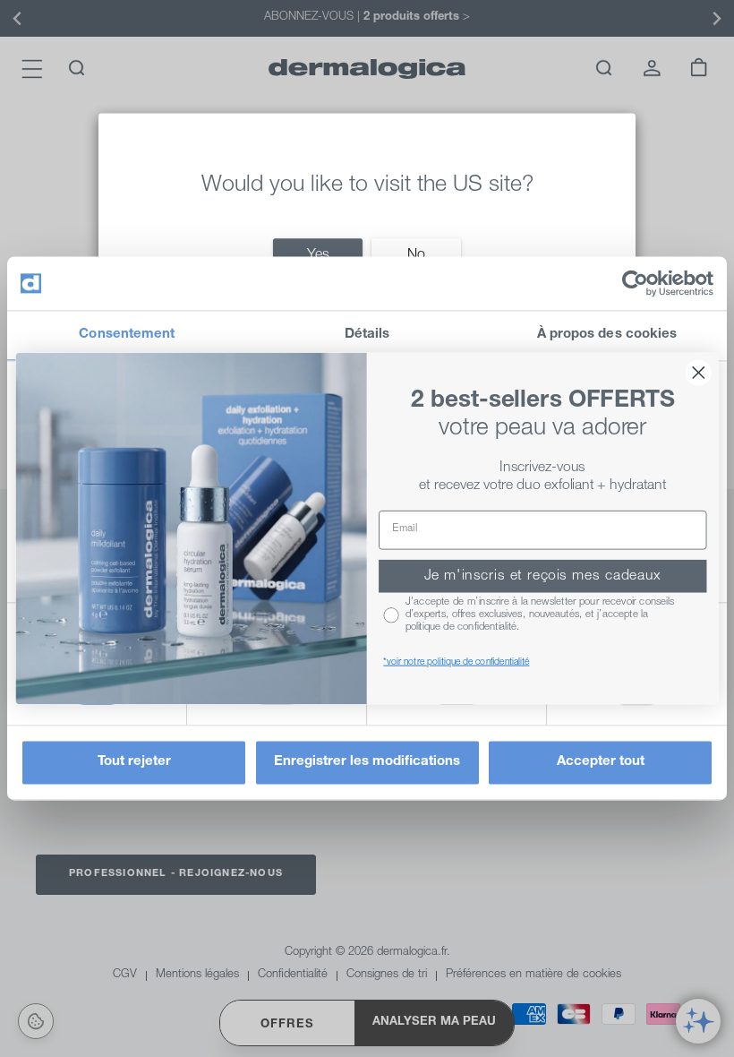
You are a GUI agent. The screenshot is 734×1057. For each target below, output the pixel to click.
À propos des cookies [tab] (607, 334)
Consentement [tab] (127, 334)
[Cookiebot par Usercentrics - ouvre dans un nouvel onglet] (635, 283)
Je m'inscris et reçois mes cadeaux (542, 576)
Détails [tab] (367, 334)
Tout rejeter (134, 762)
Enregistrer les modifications (367, 762)
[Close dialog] (699, 373)
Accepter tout (600, 762)
